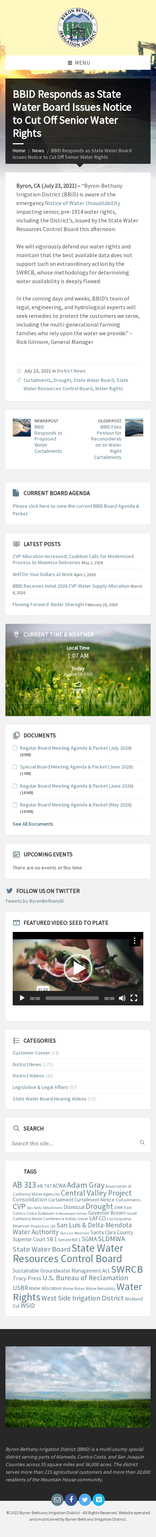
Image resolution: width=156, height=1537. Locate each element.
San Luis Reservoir (75, 1233)
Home (19, 150)
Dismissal (74, 1207)
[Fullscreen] (133, 998)
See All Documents (33, 824)
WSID (28, 1305)
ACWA (59, 1185)
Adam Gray (85, 1185)
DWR (118, 1207)
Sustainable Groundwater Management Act (61, 1270)
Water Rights (109, 388)
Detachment (52, 1207)
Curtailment (60, 1199)
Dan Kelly (34, 1207)
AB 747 (44, 1186)
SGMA (89, 1239)
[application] (78, 968)
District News (71, 370)
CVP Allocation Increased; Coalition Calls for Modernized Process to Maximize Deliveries (73, 559)
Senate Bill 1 (69, 1239)
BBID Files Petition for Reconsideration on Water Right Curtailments (106, 441)
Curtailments (37, 380)
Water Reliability (100, 1288)
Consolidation (30, 1199)
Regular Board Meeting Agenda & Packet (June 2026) (77, 786)
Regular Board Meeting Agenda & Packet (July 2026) (76, 748)
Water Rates (74, 1288)
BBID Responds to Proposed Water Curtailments (48, 438)
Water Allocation (45, 1288)
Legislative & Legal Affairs (40, 1087)
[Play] (22, 998)
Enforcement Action (71, 1213)
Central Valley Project (96, 1193)
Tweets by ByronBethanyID (34, 901)
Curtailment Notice (94, 1199)
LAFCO (97, 1218)
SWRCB (127, 1269)
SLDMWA (111, 1238)
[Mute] (122, 998)
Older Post (110, 420)
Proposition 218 (43, 1226)
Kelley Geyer (76, 1218)
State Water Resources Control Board (68, 1253)
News (38, 150)
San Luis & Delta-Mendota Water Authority (72, 1228)
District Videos (28, 1075)
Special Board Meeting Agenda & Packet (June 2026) (76, 766)
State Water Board (94, 380)
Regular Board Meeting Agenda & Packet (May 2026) (76, 804)
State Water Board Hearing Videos (50, 1098)
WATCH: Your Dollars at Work (43, 574)
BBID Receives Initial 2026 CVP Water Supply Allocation (71, 586)
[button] (78, 968)
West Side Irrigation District (82, 1298)
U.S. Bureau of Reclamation (85, 1277)
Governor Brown (107, 1212)
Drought (62, 380)
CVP (19, 1206)
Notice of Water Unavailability (82, 203)
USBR (20, 1288)
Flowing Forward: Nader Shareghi (48, 604)
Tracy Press (27, 1278)
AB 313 (24, 1185)
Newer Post (46, 420)
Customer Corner (31, 1052)
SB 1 (52, 1239)
